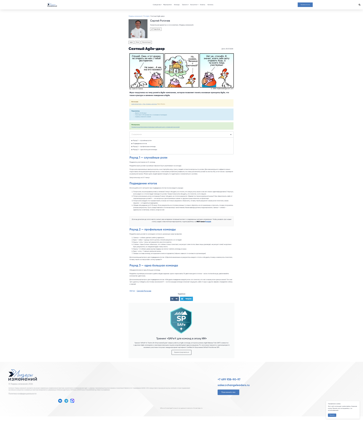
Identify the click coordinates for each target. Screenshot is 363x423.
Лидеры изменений (135, 16)
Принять (332, 415)
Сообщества (157, 4)
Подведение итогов (140, 143)
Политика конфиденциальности (22, 394)
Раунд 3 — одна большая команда (145, 149)
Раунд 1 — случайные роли (142, 140)
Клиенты (202, 4)
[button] (359, 4)
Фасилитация (146, 42)
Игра (137, 42)
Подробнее (156, 29)
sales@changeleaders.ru (234, 385)
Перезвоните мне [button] (305, 4)
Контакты (210, 4)
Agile (131, 42)
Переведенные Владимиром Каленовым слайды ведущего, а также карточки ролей (155, 127)
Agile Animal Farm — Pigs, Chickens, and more (144, 104)
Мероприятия (167, 4)
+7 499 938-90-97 (229, 379)
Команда (177, 4)
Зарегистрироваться (181, 352)
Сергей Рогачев (144, 291)
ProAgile (146, 16)
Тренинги (185, 4)
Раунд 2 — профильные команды (144, 146)
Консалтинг (193, 4)
